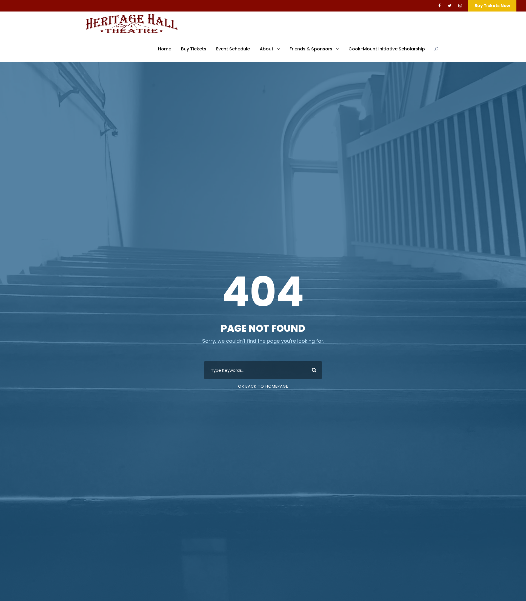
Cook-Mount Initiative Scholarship (386, 49)
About (266, 49)
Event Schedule (233, 49)
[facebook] (439, 5)
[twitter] (449, 5)
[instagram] (460, 5)
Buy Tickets (193, 49)
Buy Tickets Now (492, 5)
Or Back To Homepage (263, 386)
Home (164, 49)
